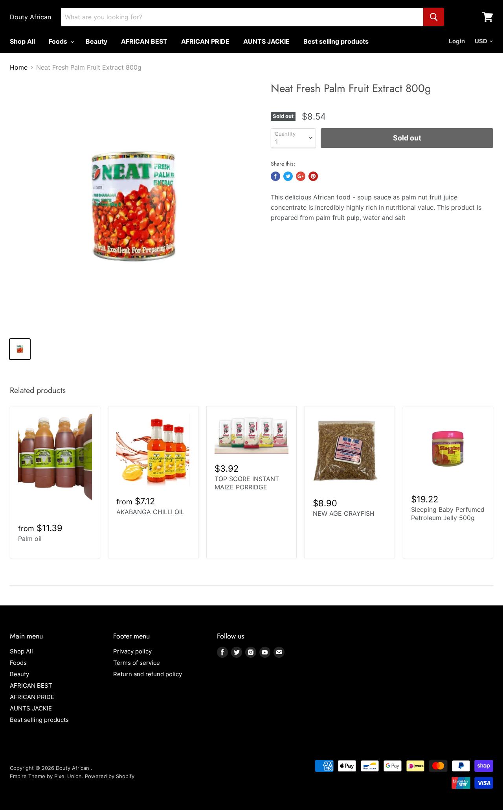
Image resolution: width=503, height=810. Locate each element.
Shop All (22, 41)
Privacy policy (132, 651)
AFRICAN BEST (144, 41)
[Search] (433, 17)
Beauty (96, 41)
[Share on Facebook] (275, 176)
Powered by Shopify (109, 776)
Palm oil (30, 538)
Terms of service (136, 662)
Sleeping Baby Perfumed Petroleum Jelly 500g (448, 514)
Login (457, 41)
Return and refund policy (147, 674)
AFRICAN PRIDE (205, 41)
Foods (59, 41)
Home (19, 67)
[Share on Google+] (300, 176)
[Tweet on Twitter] (288, 176)
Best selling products (336, 41)
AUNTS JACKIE (266, 41)
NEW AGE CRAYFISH (343, 513)
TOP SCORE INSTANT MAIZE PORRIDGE (247, 483)
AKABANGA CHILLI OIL (150, 512)
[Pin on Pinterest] (313, 176)
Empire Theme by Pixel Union (46, 776)
